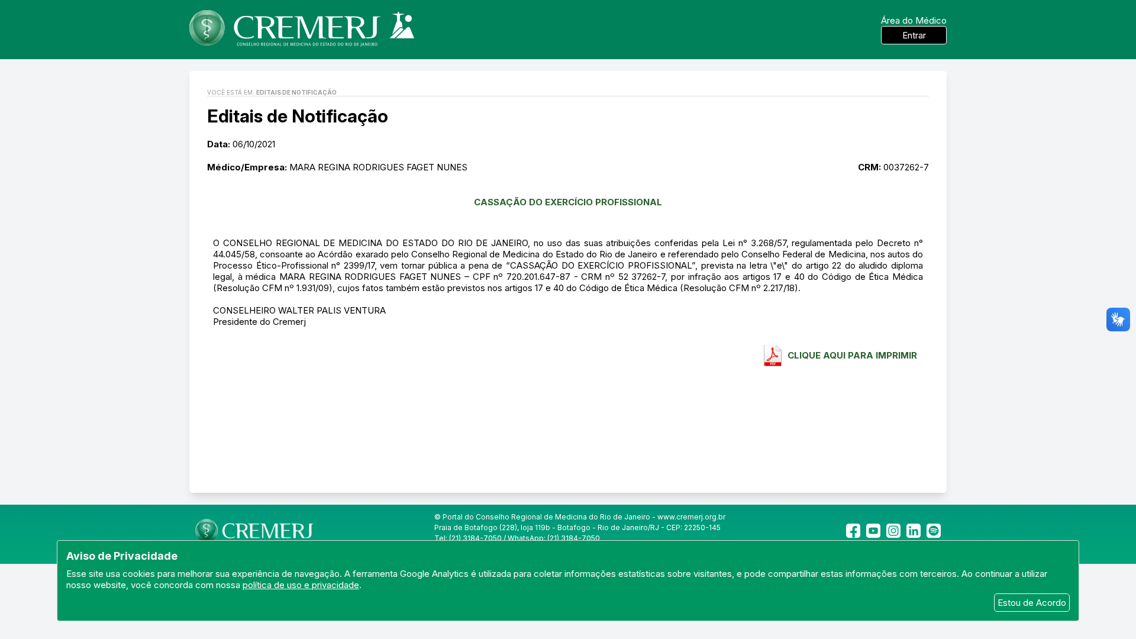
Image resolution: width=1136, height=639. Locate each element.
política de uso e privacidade (301, 584)
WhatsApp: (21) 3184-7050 (554, 538)
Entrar (914, 35)
